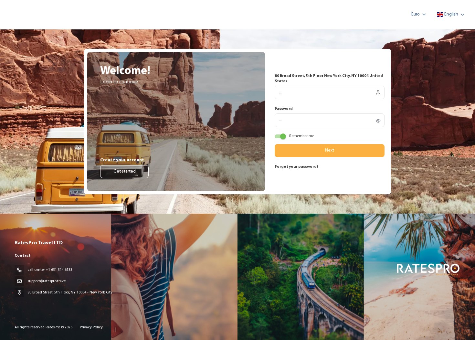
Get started (124, 171)
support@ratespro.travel (47, 281)
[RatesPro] (427, 269)
